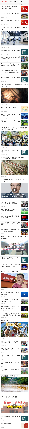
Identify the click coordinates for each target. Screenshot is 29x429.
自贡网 (2, 1)
